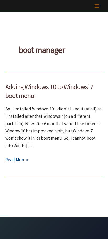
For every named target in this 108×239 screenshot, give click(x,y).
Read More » (16, 159)
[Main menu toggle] (97, 6)
